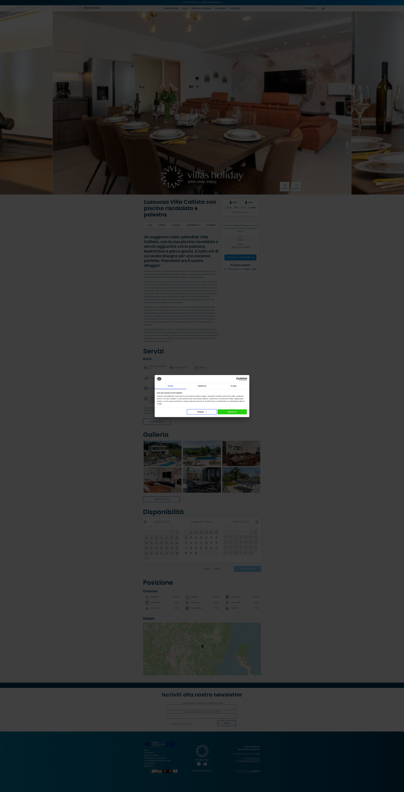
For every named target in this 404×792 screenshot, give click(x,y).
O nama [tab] (234, 386)
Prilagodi (200, 412)
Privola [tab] (170, 386)
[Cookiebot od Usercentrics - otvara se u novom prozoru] (238, 379)
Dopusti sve (232, 412)
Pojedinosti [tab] (202, 386)
